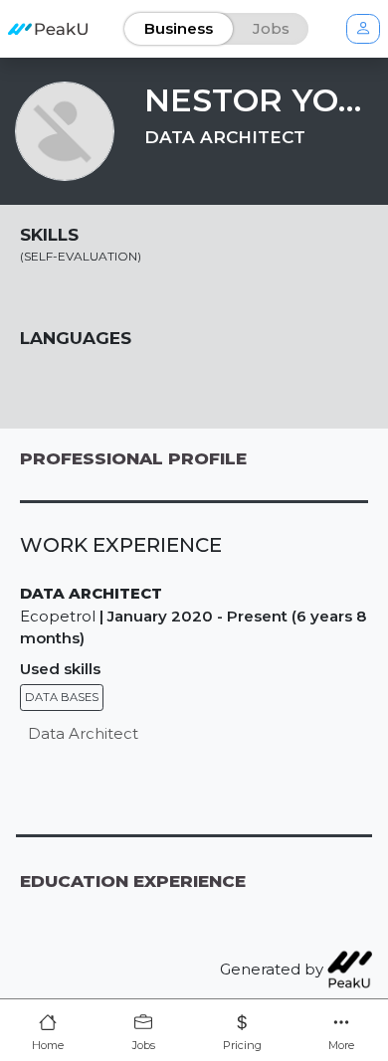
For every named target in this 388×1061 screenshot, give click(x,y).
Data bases (61, 697)
